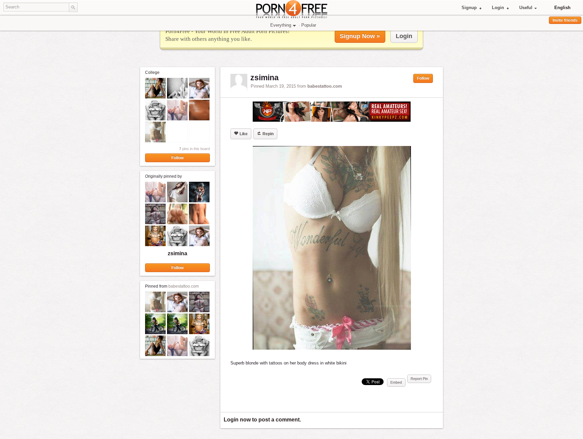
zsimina (177, 253)
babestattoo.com (183, 286)
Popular (308, 25)
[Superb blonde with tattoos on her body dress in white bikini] (331, 248)
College (152, 72)
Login (498, 7)
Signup (469, 7)
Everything (280, 25)
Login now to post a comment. (262, 419)
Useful (525, 7)
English (562, 7)
